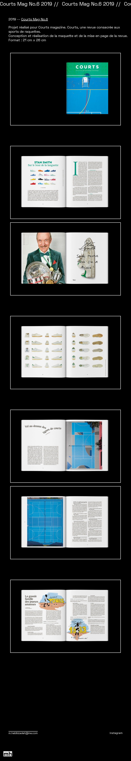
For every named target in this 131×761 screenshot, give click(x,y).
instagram (116, 733)
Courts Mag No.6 (34, 19)
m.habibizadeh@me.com (23, 733)
